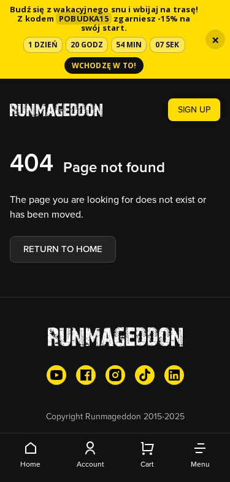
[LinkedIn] (174, 375)
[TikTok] (145, 375)
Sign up (194, 109)
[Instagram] (115, 375)
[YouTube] (56, 375)
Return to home (62, 248)
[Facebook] (86, 375)
